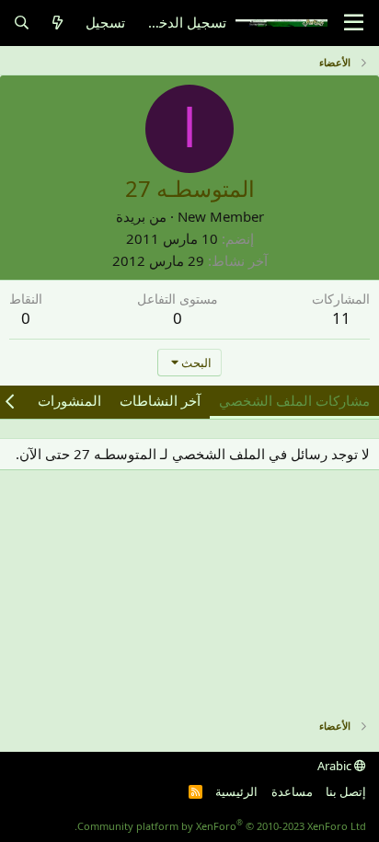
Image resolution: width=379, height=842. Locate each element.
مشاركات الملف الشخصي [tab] (294, 400)
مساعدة (292, 791)
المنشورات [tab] (69, 400)
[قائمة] (353, 23)
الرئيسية (236, 791)
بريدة (130, 216)
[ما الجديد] (57, 23)
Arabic (335, 765)
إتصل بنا (346, 791)
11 (341, 318)
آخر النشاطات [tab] (160, 400)
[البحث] (22, 23)
